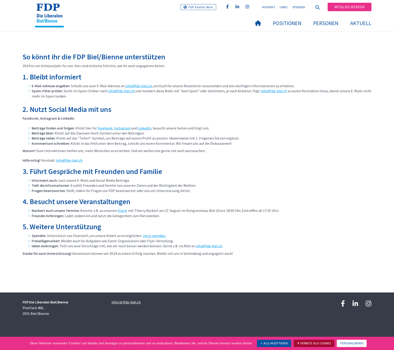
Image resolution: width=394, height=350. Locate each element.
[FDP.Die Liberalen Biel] (51, 9)
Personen (325, 23)
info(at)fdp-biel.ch (126, 302)
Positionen (287, 23)
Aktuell (360, 23)
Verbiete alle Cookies (315, 343)
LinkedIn (144, 128)
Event (122, 210)
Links (284, 7)
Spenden (298, 7)
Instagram (122, 128)
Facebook (105, 128)
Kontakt (268, 7)
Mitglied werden (349, 7)
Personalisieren (351, 343)
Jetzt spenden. (154, 235)
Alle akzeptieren (275, 343)
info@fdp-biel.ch (138, 86)
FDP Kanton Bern (201, 7)
